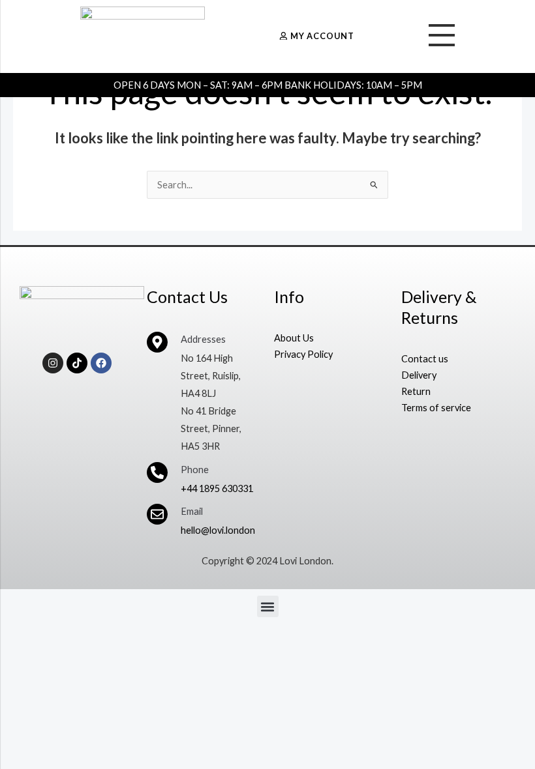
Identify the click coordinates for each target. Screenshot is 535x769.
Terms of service (436, 407)
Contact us (424, 358)
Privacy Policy (303, 354)
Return (416, 391)
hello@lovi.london (218, 530)
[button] (268, 606)
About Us (294, 337)
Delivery (418, 375)
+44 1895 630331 (217, 488)
